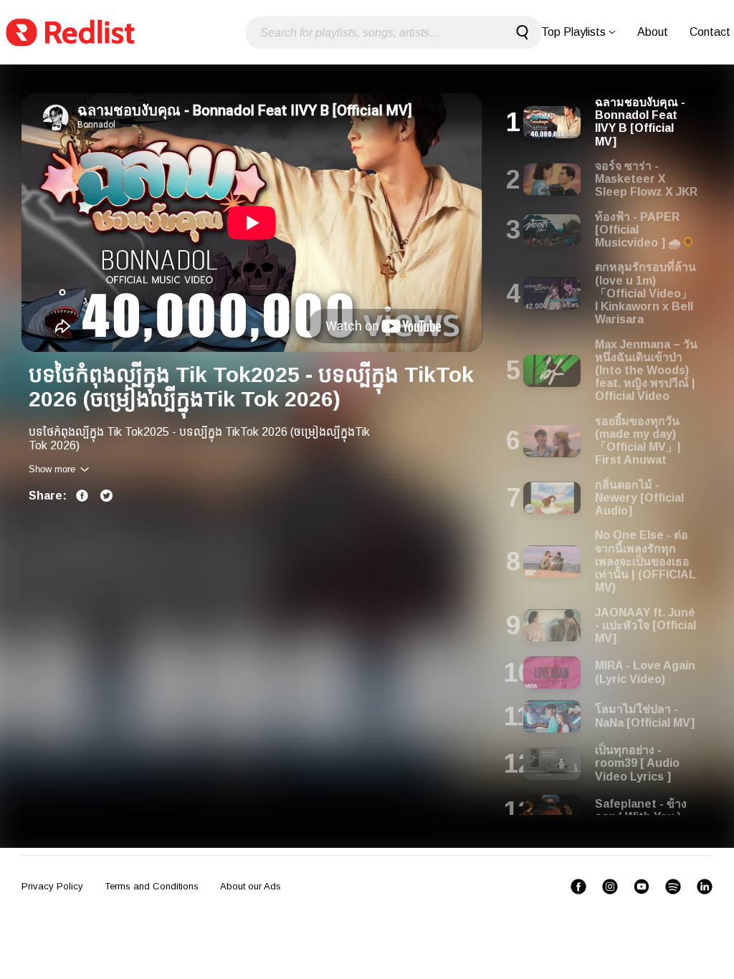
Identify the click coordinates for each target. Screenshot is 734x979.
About (652, 32)
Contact (710, 32)
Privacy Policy (52, 886)
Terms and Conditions (152, 886)
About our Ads (250, 886)
